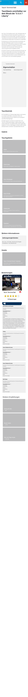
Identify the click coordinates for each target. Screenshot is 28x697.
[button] (15, 2)
